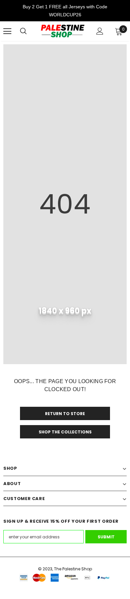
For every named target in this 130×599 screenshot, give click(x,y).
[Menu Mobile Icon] (7, 31)
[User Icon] (99, 31)
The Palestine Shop (73, 569)
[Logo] (62, 31)
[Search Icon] (23, 31)
